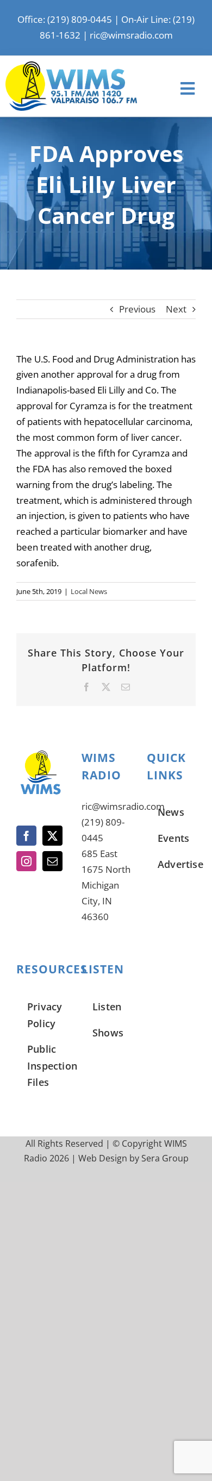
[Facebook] (26, 836)
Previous (137, 309)
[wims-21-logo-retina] (71, 66)
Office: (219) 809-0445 (64, 19)
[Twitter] (52, 836)
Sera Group (165, 1158)
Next (176, 309)
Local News (89, 591)
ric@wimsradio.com (131, 35)
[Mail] (52, 861)
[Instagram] (26, 861)
